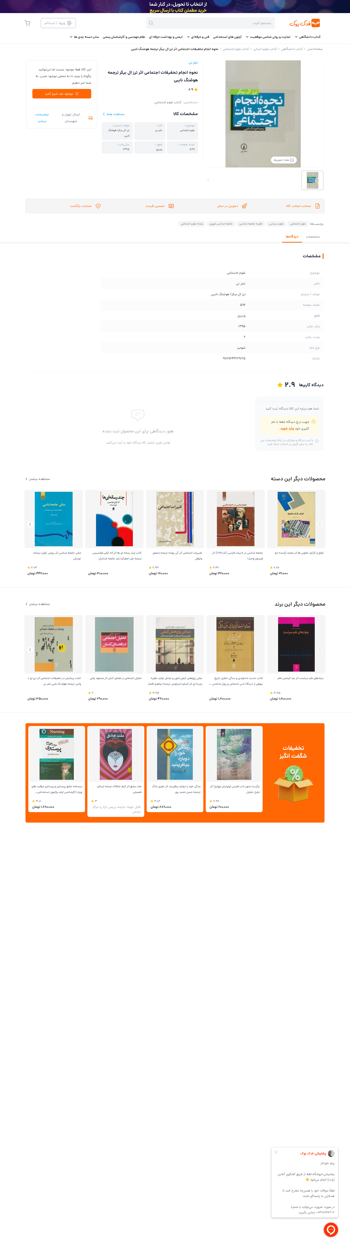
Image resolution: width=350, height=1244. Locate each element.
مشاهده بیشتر (39, 479)
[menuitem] (307, 37)
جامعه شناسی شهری (221, 224)
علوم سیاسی (276, 224)
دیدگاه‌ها (292, 236)
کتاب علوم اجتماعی (168, 102)
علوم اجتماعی (298, 224)
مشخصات (313, 236)
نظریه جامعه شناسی (250, 224)
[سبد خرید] (27, 23)
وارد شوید (287, 428)
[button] (30, 524)
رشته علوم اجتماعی (192, 224)
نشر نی (193, 62)
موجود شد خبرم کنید (59, 93)
